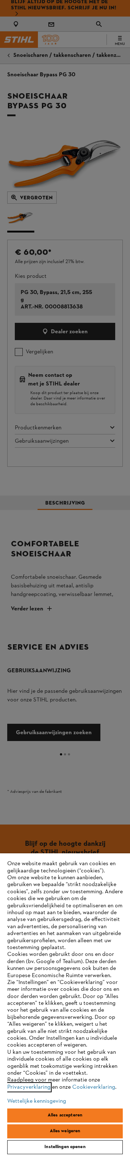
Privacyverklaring (29, 1087)
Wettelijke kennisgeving (36, 1101)
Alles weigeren (65, 1131)
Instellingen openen (64, 1147)
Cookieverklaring (93, 1087)
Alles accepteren (65, 1115)
